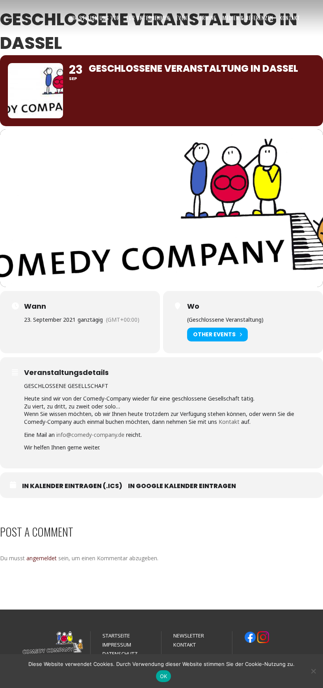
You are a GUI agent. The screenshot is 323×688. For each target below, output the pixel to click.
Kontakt (229, 421)
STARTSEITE (116, 635)
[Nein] (313, 671)
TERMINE (206, 18)
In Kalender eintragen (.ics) (72, 486)
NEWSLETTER (188, 635)
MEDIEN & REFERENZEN (248, 18)
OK (163, 676)
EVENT (183, 18)
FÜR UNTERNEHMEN (148, 18)
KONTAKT (290, 18)
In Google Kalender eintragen (182, 486)
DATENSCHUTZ (119, 653)
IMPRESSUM (116, 644)
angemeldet (41, 558)
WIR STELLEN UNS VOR (94, 18)
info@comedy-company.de (90, 434)
